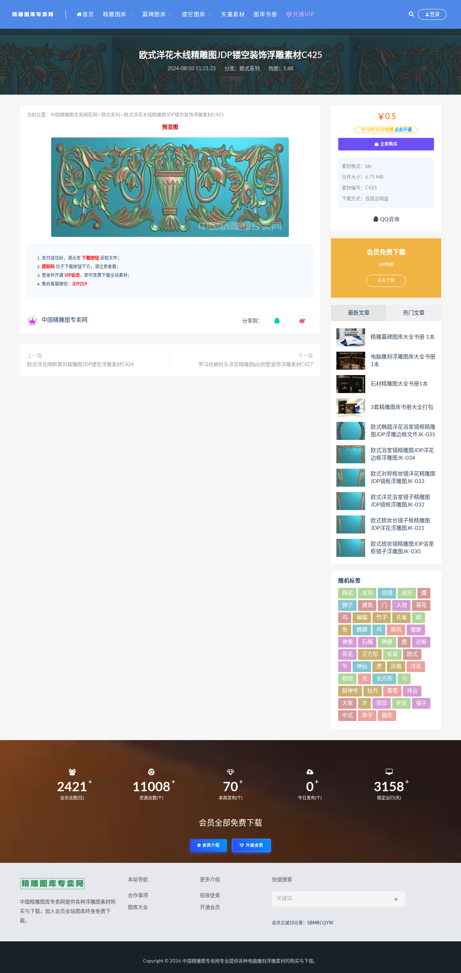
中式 (347, 715)
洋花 (416, 666)
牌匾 (387, 642)
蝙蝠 (362, 617)
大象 (347, 703)
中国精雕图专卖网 (201, 961)
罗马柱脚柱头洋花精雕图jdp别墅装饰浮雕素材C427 (255, 364)
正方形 (370, 654)
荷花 (347, 654)
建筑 (367, 605)
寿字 (367, 715)
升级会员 (254, 845)
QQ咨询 (389, 219)
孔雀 (401, 617)
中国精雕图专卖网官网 (73, 115)
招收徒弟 (210, 895)
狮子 (347, 605)
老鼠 (401, 703)
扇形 (407, 593)
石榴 (367, 642)
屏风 (396, 629)
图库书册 (265, 14)
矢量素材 (233, 14)
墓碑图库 (154, 14)
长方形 (384, 678)
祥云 (412, 691)
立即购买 (388, 144)
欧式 (412, 654)
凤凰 (396, 666)
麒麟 (362, 629)
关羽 (367, 593)
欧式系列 (250, 68)
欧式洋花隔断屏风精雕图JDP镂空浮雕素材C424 (80, 364)
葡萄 (392, 691)
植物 (347, 678)
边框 (421, 642)
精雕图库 (115, 14)
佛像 (347, 642)
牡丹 (372, 691)
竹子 (381, 617)
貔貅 (416, 629)
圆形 (387, 715)
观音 (381, 703)
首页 (88, 14)
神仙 (362, 666)
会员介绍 (210, 845)
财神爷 (350, 691)
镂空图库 (194, 14)
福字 (421, 703)
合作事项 (138, 895)
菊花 (421, 605)
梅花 (347, 593)
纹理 (387, 593)
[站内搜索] (411, 14)
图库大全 (138, 907)
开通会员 (210, 907)
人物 (401, 605)
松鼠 (392, 654)
